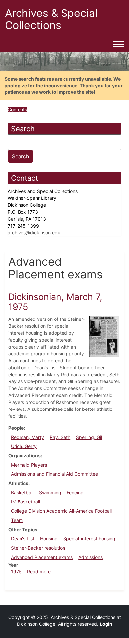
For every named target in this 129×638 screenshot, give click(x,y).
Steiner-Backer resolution (38, 548)
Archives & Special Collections (51, 19)
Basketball (22, 492)
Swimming (50, 492)
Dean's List (22, 538)
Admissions (90, 557)
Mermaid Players (29, 465)
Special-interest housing (89, 538)
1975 (16, 571)
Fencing (75, 492)
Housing (49, 538)
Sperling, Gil (89, 437)
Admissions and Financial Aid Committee (54, 474)
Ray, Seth (60, 437)
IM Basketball (25, 501)
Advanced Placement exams (42, 557)
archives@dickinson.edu (34, 232)
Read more (39, 571)
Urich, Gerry (24, 446)
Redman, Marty (27, 437)
